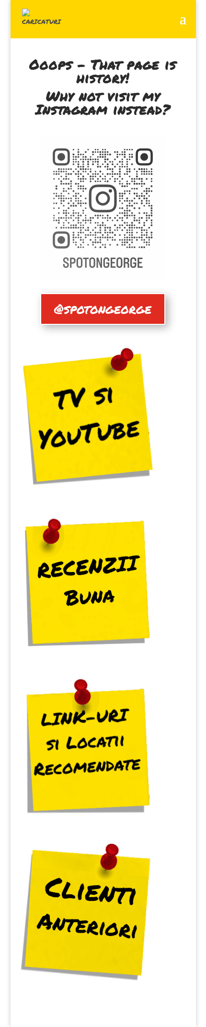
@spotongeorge (102, 308)
